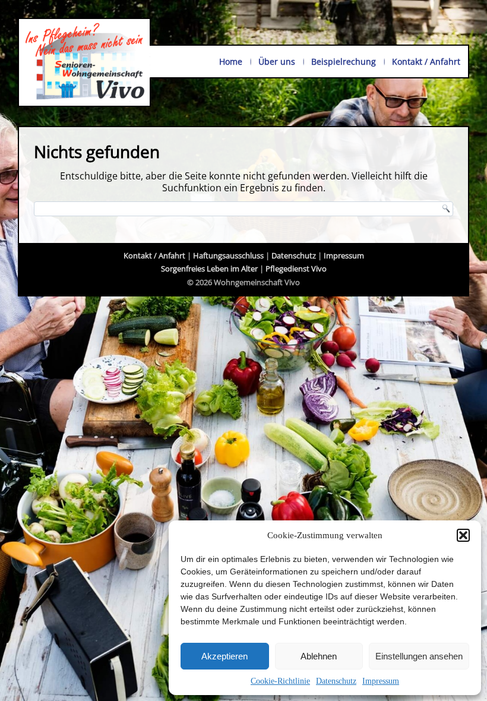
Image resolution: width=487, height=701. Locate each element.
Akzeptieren (224, 656)
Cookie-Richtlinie (280, 681)
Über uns (276, 61)
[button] (463, 535)
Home (230, 61)
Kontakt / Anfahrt (426, 61)
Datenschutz (336, 681)
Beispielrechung (343, 61)
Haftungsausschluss (228, 255)
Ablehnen (319, 656)
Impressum (380, 681)
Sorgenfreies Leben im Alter (209, 268)
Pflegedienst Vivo (296, 268)
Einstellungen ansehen (419, 656)
